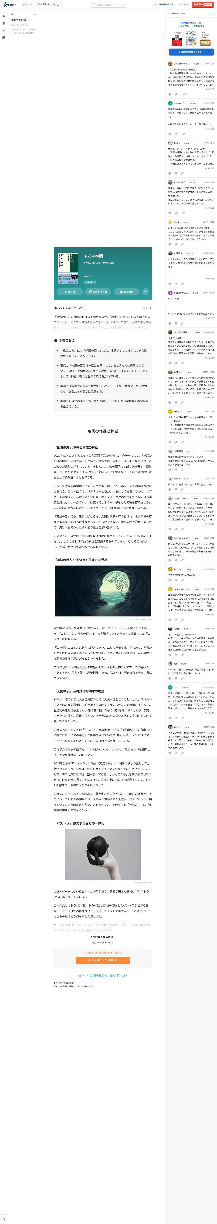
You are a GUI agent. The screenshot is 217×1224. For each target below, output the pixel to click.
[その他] (145, 291)
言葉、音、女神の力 (19, 25)
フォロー (197, 64)
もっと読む (210, 89)
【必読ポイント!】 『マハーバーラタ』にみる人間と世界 (24, 31)
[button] (191, 79)
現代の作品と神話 (18, 20)
